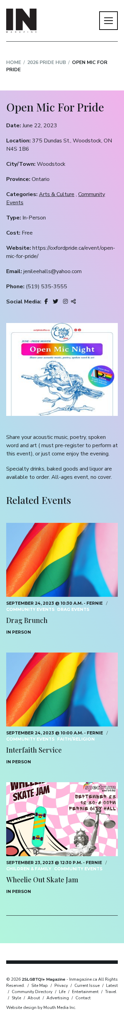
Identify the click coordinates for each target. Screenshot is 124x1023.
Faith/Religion (76, 739)
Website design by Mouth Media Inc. (41, 1007)
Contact (83, 998)
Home (13, 62)
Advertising (57, 998)
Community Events (30, 609)
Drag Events (73, 609)
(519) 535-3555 (46, 286)
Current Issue (87, 985)
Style (16, 998)
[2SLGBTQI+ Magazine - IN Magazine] (21, 21)
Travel (110, 991)
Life (62, 991)
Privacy (61, 985)
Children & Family (28, 868)
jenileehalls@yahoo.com (52, 271)
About (34, 998)
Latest (112, 985)
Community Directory (32, 991)
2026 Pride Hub (46, 62)
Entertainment (85, 991)
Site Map (39, 985)
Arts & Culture (56, 194)
